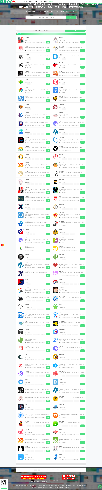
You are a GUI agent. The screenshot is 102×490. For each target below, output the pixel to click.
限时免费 (39, 259)
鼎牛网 (26, 354)
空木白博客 (27, 179)
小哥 (28, 167)
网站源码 (44, 175)
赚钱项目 (36, 175)
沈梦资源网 (61, 187)
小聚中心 (39, 1)
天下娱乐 (33, 300)
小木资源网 (27, 246)
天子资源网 (61, 104)
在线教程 (44, 392)
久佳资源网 (61, 221)
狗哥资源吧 (61, 171)
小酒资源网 (61, 237)
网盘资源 (36, 392)
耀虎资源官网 (44, 434)
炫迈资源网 (61, 421)
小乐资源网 (61, 137)
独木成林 (26, 79)
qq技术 (43, 125)
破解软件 (78, 317)
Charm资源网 (70, 167)
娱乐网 (67, 117)
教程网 (72, 317)
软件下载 (37, 42)
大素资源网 (27, 54)
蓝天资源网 (27, 104)
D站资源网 (61, 54)
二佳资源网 (63, 417)
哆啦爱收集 (42, 309)
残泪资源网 (61, 212)
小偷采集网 (27, 204)
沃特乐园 (26, 279)
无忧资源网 (27, 221)
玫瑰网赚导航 (62, 371)
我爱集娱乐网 (35, 150)
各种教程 (74, 175)
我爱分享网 (78, 359)
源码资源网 (39, 367)
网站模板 (43, 267)
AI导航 (36, 417)
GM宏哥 (40, 142)
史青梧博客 (67, 459)
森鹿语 (60, 429)
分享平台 (37, 292)
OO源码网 (63, 392)
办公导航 (40, 417)
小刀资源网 (79, 200)
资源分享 (33, 42)
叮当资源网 (27, 229)
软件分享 (36, 325)
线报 (77, 175)
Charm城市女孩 (62, 162)
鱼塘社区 (26, 379)
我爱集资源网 (62, 96)
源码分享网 (61, 396)
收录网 (32, 317)
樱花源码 (28, 342)
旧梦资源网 (27, 187)
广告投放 (49, 480)
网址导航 (30, 315)
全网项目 (40, 175)
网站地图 (51, 482)
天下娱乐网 (29, 300)
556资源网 (61, 229)
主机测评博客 (76, 459)
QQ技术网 (68, 317)
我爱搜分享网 (35, 75)
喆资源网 (61, 112)
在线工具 (34, 1)
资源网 (33, 125)
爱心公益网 (63, 442)
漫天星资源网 (62, 321)
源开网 (68, 267)
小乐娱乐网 (68, 142)
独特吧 (60, 71)
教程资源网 (43, 367)
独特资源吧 (32, 409)
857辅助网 (61, 279)
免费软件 (40, 392)
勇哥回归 (33, 50)
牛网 (62, 350)
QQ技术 (75, 142)
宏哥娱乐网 (27, 137)
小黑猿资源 (61, 146)
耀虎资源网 (27, 429)
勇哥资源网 (27, 46)
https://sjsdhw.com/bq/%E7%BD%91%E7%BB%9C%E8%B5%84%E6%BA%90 (61, 481)
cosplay (77, 434)
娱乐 (64, 132)
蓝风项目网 (27, 371)
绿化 (30, 459)
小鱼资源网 (61, 254)
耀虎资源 (33, 434)
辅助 (29, 57)
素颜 (25, 396)
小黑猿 (63, 150)
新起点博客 (61, 154)
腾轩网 (79, 50)
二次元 (71, 434)
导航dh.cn (61, 196)
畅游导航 (39, 317)
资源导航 (75, 250)
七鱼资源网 (69, 125)
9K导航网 (26, 312)
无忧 (32, 225)
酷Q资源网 (27, 287)
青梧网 (60, 454)
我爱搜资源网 (27, 71)
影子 (72, 359)
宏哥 (28, 142)
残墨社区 (26, 171)
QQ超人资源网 (62, 296)
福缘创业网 (38, 442)
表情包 (40, 117)
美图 (67, 434)
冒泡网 (35, 442)
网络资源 (34, 384)
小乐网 (72, 142)
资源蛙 (60, 304)
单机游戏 (71, 342)
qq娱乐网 (39, 125)
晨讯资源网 (76, 325)
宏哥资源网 (44, 142)
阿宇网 (28, 334)
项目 (38, 167)
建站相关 (65, 457)
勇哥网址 (37, 50)
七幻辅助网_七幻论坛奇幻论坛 (32, 217)
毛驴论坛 (26, 446)
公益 (64, 440)
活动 (64, 40)
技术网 (71, 275)
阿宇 (31, 334)
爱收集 (38, 309)
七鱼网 (60, 121)
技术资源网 (34, 367)
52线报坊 (61, 37)
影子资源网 (61, 354)
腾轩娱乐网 (68, 50)
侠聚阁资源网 (29, 367)
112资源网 (61, 271)
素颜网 (68, 292)
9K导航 (28, 317)
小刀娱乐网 (27, 37)
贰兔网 (60, 446)
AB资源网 (61, 62)
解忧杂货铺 (27, 196)
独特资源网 (37, 409)
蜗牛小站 (61, 246)
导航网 (69, 150)
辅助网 (36, 125)
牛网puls (61, 346)
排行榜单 (44, 1)
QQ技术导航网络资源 (73, 200)
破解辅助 (39, 217)
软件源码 (79, 342)
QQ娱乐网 (71, 267)
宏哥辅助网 (31, 142)
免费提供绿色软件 (75, 117)
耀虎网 (39, 434)
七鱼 (66, 125)
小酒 (62, 242)
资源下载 (30, 82)
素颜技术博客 (62, 287)
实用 (69, 250)
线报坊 (67, 42)
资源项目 (32, 392)
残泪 (73, 217)
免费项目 (28, 175)
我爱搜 (39, 75)
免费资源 (70, 117)
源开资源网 (61, 262)
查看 (48, 42)
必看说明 (45, 480)
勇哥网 (41, 50)
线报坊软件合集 (71, 42)
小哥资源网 (27, 162)
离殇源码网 (27, 112)
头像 (43, 117)
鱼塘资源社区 (29, 384)
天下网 (41, 300)
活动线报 (41, 42)
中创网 (28, 442)
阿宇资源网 (27, 329)
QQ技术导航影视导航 (65, 200)
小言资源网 (61, 312)
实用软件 (38, 200)
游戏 (65, 434)
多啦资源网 (27, 254)
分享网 (69, 309)
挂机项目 (32, 175)
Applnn (26, 454)
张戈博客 (26, 96)
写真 (62, 434)
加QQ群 (4, 488)
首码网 (60, 379)
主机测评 (71, 459)
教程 (43, 167)
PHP (36, 267)
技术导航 (28, 417)
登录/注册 (51, 1)
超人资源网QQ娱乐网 (71, 300)
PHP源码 (33, 267)
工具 (66, 250)
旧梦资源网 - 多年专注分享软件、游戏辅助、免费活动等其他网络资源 (37, 192)
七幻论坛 (26, 212)
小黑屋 (57, 480)
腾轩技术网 (73, 50)
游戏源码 (75, 342)
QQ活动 (75, 292)
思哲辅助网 (27, 121)
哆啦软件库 (27, 304)
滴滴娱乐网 (61, 404)
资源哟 (26, 129)
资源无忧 (26, 87)
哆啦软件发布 (34, 309)
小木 (28, 250)
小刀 (72, 325)
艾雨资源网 (27, 154)
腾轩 (76, 50)
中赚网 (32, 442)
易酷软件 (61, 79)
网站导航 (43, 317)
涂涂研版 (61, 87)
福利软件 (36, 259)
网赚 (43, 150)
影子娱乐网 (63, 359)
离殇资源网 (29, 117)
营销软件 (32, 259)
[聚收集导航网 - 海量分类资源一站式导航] (8, 1)
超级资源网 (27, 421)
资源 (29, 40)
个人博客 (65, 90)
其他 (64, 157)
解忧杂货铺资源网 (30, 200)
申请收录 (53, 480)
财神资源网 (27, 346)
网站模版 (36, 342)
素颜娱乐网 (63, 292)
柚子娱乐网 (61, 129)
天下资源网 (27, 296)
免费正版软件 (44, 259)
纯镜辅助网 (63, 367)
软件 (28, 459)
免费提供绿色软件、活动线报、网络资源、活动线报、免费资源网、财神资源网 (39, 350)
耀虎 (36, 434)
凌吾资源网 (27, 62)
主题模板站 (27, 262)
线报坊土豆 (77, 42)
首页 (21, 1)
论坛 (29, 215)
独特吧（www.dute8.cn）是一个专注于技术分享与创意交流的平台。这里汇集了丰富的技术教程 (76, 75)
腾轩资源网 (61, 46)
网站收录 (35, 317)
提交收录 (25, 1)
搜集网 (26, 321)
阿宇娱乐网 (42, 334)
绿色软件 (77, 167)
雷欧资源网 (61, 179)
